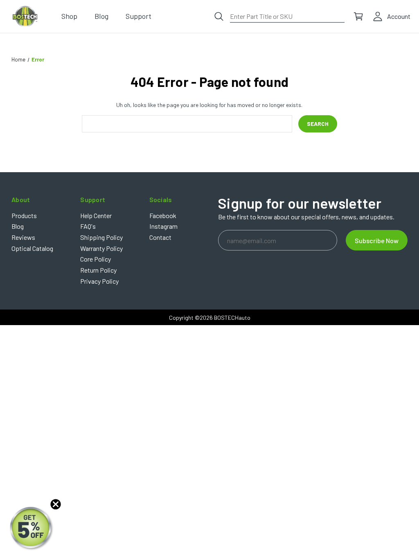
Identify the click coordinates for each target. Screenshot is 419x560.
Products (24, 215)
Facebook (162, 215)
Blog (17, 226)
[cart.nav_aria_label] (358, 16)
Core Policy (95, 259)
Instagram (163, 226)
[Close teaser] (55, 504)
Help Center (96, 215)
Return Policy (98, 270)
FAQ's (88, 226)
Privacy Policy (99, 281)
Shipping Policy (101, 237)
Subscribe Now (377, 240)
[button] (31, 528)
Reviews (23, 237)
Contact (160, 237)
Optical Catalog (32, 248)
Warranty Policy (101, 248)
